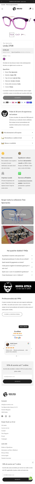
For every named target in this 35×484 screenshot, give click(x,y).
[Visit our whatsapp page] (10, 416)
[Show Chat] (31, 478)
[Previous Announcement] (1, 1)
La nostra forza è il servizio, (25, 180)
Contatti (3, 4)
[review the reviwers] (28, 343)
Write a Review (23, 326)
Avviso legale (4, 455)
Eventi (3, 436)
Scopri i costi (23, 1)
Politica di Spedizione (6, 447)
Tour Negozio (4, 433)
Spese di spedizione (16, 52)
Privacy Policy (5, 452)
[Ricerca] (33, 9)
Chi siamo (4, 425)
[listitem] (17, 1)
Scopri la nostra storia (12, 314)
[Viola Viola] (4, 59)
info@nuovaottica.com (7, 404)
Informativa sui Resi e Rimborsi (9, 450)
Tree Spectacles (7, 43)
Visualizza (12, 218)
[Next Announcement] (34, 1)
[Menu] (2, 9)
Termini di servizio (6, 458)
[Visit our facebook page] (2, 416)
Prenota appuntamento (12, 4)
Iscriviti (17, 479)
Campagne (4, 439)
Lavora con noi (5, 428)
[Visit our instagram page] (6, 416)
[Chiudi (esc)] (33, 462)
